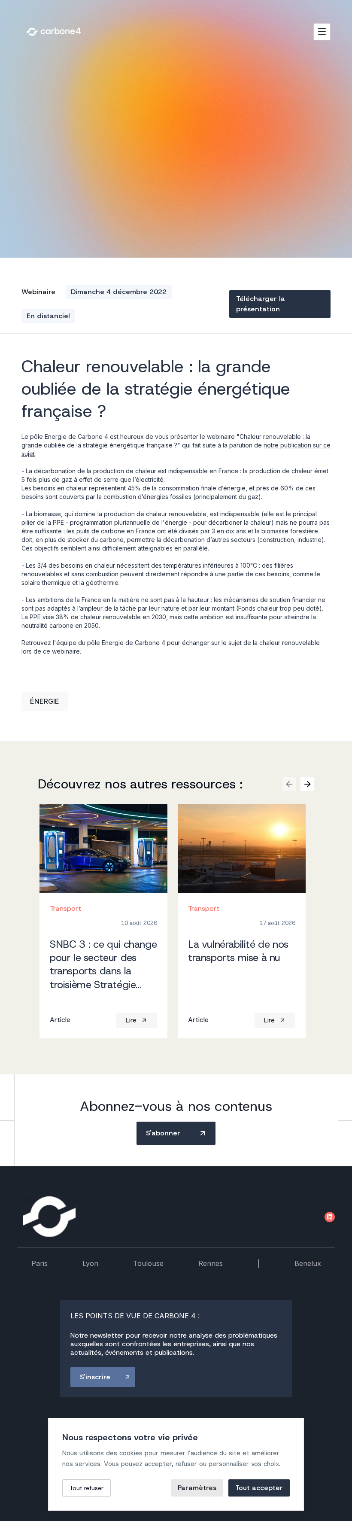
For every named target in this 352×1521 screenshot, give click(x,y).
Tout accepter (259, 1487)
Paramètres (197, 1487)
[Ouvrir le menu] (322, 31)
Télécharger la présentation (260, 303)
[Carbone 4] (49, 1216)
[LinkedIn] (330, 1217)
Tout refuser (86, 1488)
